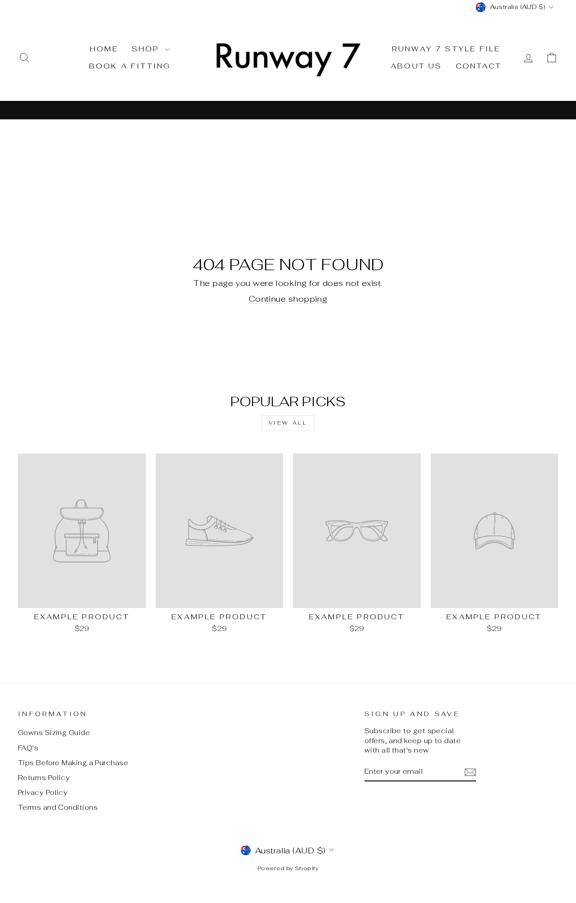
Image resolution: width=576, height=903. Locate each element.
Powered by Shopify (288, 868)
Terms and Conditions (58, 807)
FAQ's (28, 748)
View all (288, 423)
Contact (479, 66)
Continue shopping (288, 299)
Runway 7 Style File (446, 49)
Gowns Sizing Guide (54, 732)
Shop (147, 49)
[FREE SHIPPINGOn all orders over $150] (288, 109)
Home (104, 49)
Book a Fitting (130, 66)
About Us (416, 66)
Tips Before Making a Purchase (73, 762)
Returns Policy (44, 777)
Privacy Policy (43, 792)
